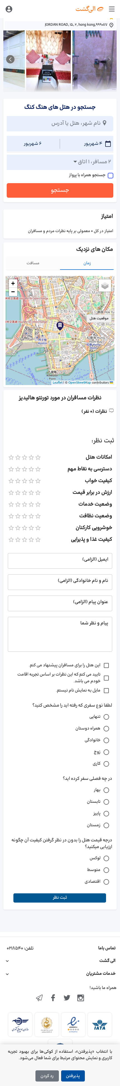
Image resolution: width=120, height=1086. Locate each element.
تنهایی (94, 717)
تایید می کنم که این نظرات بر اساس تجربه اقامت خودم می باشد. (58, 677)
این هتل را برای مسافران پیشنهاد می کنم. (64, 665)
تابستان (93, 802)
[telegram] (39, 998)
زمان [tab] (87, 263)
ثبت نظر (60, 897)
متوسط (93, 870)
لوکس (95, 858)
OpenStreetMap (79, 382)
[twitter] (67, 998)
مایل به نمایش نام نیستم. (78, 690)
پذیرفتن (73, 1076)
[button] (60, 326)
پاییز (96, 813)
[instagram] (81, 998)
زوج (97, 752)
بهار (97, 790)
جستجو (60, 190)
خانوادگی (92, 740)
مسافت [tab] (33, 263)
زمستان (93, 825)
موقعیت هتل (99, 318)
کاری (96, 764)
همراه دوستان (87, 728)
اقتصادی (92, 882)
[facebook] (53, 998)
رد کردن (47, 1076)
